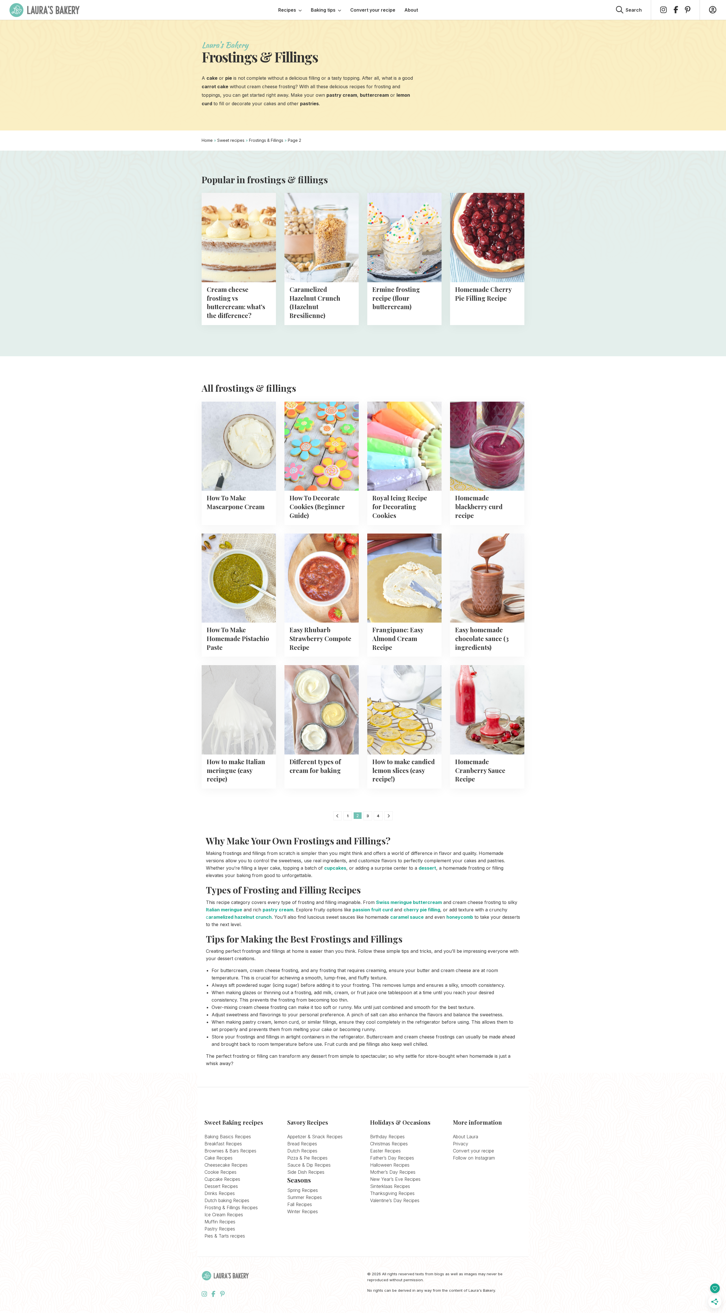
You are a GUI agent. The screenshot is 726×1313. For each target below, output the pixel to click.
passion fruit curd (373, 909)
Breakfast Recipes (223, 1143)
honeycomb (459, 917)
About (411, 10)
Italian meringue (224, 909)
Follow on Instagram (474, 1158)
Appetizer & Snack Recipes (315, 1136)
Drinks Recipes (219, 1193)
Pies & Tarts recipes (224, 1236)
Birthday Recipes (387, 1136)
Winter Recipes (302, 1211)
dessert (427, 868)
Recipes (287, 10)
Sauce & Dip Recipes (309, 1165)
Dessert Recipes (221, 1186)
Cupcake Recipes (222, 1179)
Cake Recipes (218, 1158)
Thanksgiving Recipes (392, 1193)
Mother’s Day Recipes (392, 1172)
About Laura (465, 1136)
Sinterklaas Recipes (390, 1186)
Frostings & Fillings (266, 140)
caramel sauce (407, 917)
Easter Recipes (385, 1151)
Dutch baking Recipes (226, 1200)
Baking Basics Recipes (227, 1136)
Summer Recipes (304, 1197)
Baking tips (323, 10)
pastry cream (341, 95)
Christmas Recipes (389, 1143)
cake (212, 78)
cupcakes (335, 868)
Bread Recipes (302, 1143)
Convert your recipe (372, 10)
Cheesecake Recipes (226, 1165)
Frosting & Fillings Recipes (231, 1207)
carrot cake (215, 86)
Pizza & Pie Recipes (307, 1158)
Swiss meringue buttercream (409, 902)
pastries (309, 103)
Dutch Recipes (302, 1151)
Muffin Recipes (219, 1222)
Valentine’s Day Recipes (394, 1200)
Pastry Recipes (219, 1229)
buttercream (374, 95)
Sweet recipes (230, 140)
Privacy (460, 1143)
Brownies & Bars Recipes (230, 1151)
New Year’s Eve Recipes (395, 1179)
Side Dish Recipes (305, 1172)
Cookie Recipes (220, 1172)
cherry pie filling (422, 909)
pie (228, 78)
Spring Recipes (302, 1190)
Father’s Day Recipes (392, 1158)
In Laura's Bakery (44, 10)
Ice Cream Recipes (223, 1214)
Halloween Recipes (390, 1165)
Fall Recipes (299, 1204)
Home (207, 140)
